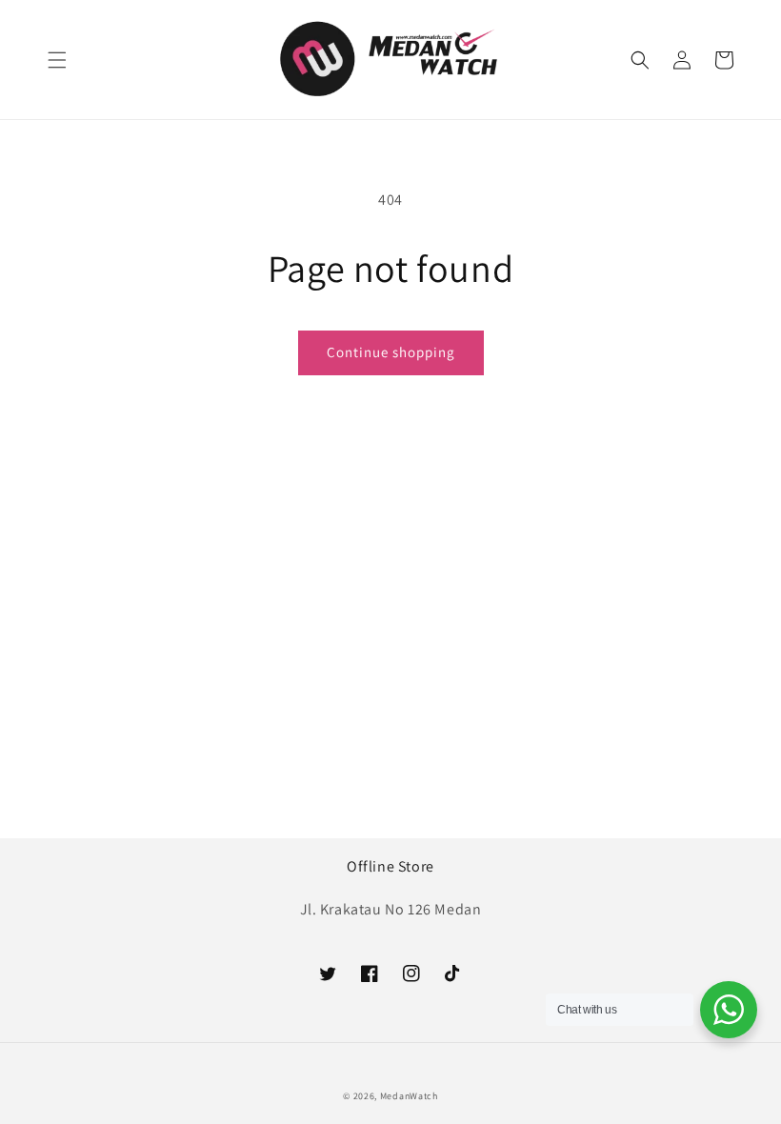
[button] (57, 60)
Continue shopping (391, 352)
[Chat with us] (728, 1009)
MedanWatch (409, 1096)
